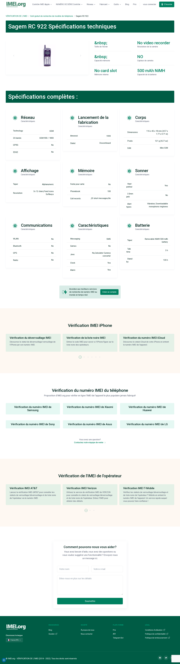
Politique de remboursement (156, 638)
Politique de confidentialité (155, 634)
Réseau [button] (90, 4)
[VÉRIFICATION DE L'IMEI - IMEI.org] (16, 4)
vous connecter (149, 4)
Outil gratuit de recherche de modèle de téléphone (51, 16)
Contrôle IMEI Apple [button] (41, 4)
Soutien (52, 634)
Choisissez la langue (14, 635)
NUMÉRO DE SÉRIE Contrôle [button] (68, 4)
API (114, 634)
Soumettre (90, 601)
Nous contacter (87, 634)
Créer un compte (109, 292)
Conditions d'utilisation (154, 630)
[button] (80, 357)
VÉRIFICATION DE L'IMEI (16, 16)
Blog (127, 4)
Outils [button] (116, 4)
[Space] (16, 626)
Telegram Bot (118, 638)
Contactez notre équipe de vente (89, 442)
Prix (134, 4)
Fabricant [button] (103, 4)
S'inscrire (168, 4)
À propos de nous (87, 630)
